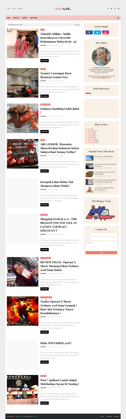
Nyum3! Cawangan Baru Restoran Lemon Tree (55, 75)
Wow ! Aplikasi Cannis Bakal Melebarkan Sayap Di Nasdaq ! (59, 382)
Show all (77, 24)
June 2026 (91, 134)
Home (8, 8)
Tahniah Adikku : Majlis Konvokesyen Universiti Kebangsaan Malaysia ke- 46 (58, 37)
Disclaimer (116, 416)
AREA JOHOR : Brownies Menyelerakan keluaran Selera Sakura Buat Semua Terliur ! (59, 148)
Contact (20, 8)
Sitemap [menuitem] (24, 18)
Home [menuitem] (8, 18)
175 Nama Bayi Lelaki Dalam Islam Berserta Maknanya (104, 189)
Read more (45, 60)
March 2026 (91, 139)
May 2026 (91, 136)
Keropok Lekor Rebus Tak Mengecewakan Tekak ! (56, 183)
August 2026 (92, 131)
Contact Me (109, 416)
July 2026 (91, 132)
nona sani (43, 45)
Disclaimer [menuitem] (33, 18)
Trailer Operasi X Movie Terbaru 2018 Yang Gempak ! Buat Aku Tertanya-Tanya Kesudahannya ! (58, 307)
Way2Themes (20, 416)
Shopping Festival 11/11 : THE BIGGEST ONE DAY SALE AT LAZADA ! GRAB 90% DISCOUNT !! (58, 224)
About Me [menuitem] (16, 18)
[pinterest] (118, 8)
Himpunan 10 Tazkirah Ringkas (104, 156)
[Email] (113, 32)
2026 (89, 129)
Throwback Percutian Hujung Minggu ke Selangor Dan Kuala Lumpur (105, 181)
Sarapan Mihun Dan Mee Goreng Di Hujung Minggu (105, 173)
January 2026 (92, 142)
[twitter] (111, 8)
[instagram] (115, 8)
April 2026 (91, 137)
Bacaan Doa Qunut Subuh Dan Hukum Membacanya (106, 165)
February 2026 (92, 141)
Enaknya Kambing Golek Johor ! (59, 110)
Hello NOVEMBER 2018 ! (56, 343)
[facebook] (108, 8)
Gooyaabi (34, 416)
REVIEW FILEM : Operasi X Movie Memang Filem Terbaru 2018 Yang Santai (59, 266)
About (14, 8)
